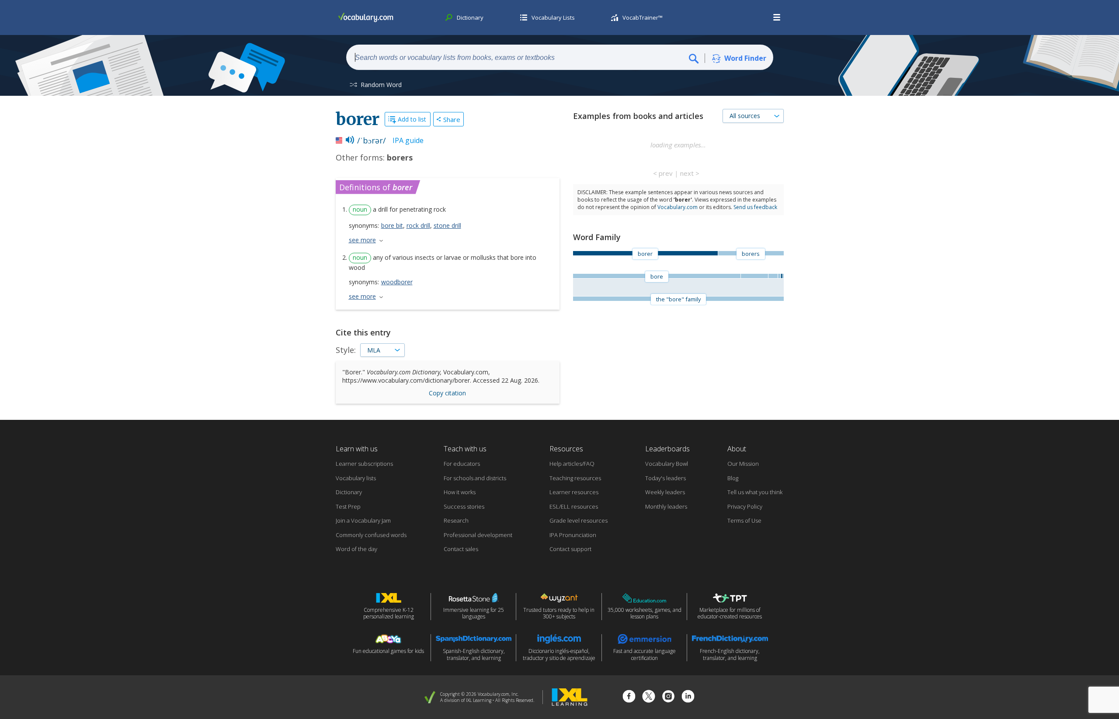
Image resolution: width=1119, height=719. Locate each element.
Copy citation (447, 393)
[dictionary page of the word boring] (773, 276)
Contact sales (461, 549)
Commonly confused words (371, 535)
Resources (566, 449)
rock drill (418, 225)
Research (456, 520)
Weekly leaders (665, 492)
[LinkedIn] (688, 697)
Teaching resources (575, 478)
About (736, 449)
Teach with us (465, 449)
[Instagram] (668, 697)
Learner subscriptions (364, 464)
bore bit (392, 225)
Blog (732, 478)
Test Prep (348, 506)
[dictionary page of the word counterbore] (782, 276)
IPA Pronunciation (572, 535)
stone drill (447, 225)
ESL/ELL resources (573, 506)
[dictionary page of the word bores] (779, 276)
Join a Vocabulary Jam (363, 520)
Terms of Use (744, 520)
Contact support (570, 549)
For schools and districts (475, 478)
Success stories (464, 506)
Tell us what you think (754, 492)
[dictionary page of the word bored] (754, 276)
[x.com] (648, 697)
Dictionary (349, 492)
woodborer (397, 282)
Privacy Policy (744, 506)
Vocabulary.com (677, 207)
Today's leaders (665, 478)
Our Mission (743, 464)
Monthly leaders (666, 506)
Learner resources (573, 492)
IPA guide (408, 140)
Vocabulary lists (356, 478)
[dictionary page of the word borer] (781, 276)
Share (451, 119)
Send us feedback (755, 207)
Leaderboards (667, 449)
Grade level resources (578, 520)
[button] (777, 17)
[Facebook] (629, 697)
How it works (460, 492)
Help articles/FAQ (571, 464)
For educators (462, 464)
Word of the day (356, 549)
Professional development (478, 535)
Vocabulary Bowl (666, 464)
